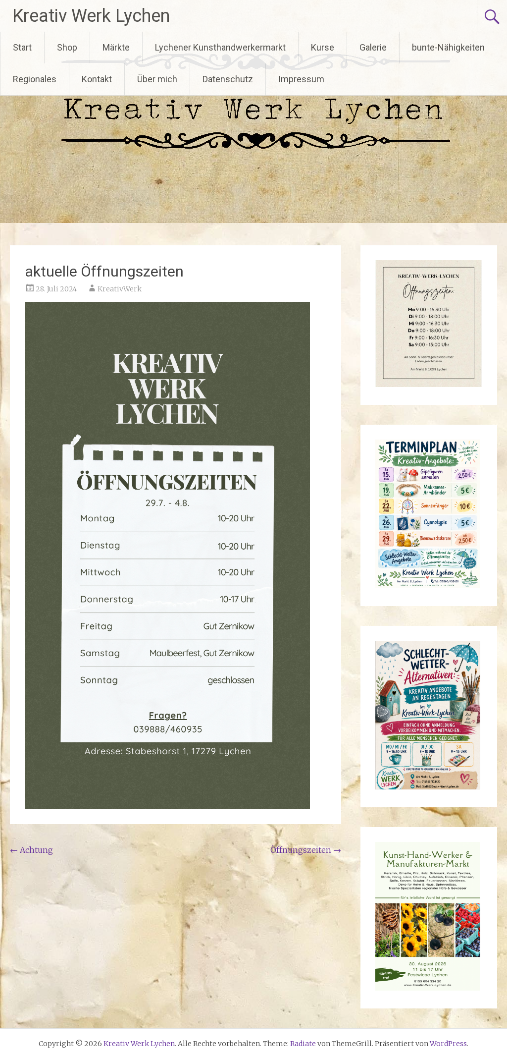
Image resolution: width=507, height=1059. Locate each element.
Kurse (322, 47)
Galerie (373, 47)
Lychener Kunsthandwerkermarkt (220, 47)
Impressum (301, 79)
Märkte (116, 47)
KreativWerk (120, 288)
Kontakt (97, 79)
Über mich (157, 79)
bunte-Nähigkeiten (448, 47)
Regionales (34, 79)
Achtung (31, 850)
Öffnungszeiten (305, 850)
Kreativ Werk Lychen (91, 15)
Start (22, 47)
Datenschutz (228, 79)
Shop (67, 47)
